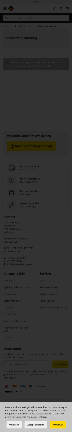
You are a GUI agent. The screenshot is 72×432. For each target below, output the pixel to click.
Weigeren (14, 425)
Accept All (58, 425)
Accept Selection (35, 425)
